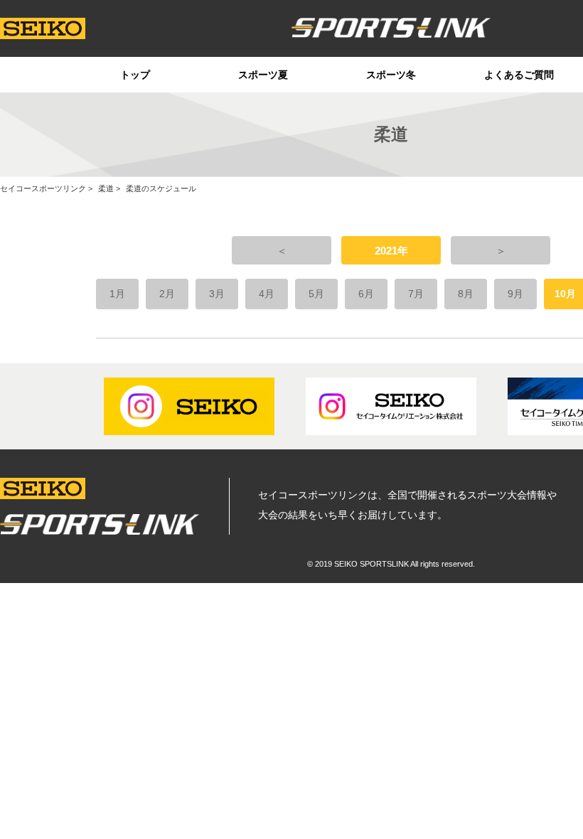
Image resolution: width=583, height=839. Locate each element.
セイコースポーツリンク (43, 188)
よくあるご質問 (519, 74)
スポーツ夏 (263, 74)
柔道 (106, 188)
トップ (135, 74)
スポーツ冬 (391, 74)
